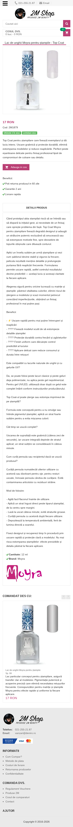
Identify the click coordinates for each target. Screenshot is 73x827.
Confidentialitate (14, 773)
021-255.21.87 (26, 3)
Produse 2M (12, 793)
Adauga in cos (19, 167)
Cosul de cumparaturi (17, 797)
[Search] (66, 23)
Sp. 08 (8, 673)
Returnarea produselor (18, 769)
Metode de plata (14, 760)
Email (46, 3)
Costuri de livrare (15, 765)
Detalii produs (36, 207)
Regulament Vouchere (17, 788)
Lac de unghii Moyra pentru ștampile (23, 670)
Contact (9, 801)
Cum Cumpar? (13, 756)
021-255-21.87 (23, 729)
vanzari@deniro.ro (25, 733)
